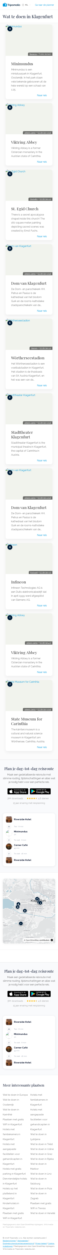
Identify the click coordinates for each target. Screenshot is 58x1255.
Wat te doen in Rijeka (42, 1159)
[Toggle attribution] (52, 940)
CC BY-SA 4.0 (45, 643)
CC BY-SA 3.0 (45, 199)
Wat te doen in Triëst (41, 1144)
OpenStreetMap (32, 940)
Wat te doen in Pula (41, 1188)
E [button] (25, 910)
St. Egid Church (24, 208)
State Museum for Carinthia (26, 721)
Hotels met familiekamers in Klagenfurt (11, 1134)
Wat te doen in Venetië (42, 1213)
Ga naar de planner (44, 5)
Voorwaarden (22, 1241)
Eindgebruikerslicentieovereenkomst (18, 1243)
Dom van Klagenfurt (29, 283)
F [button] (37, 898)
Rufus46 (34, 572)
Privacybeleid (41, 1243)
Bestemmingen (9, 1241)
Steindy (34, 348)
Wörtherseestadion (27, 357)
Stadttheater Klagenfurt (22, 434)
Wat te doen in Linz (41, 1173)
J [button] (40, 902)
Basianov (33, 54)
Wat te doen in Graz (41, 1154)
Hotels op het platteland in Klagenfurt (10, 1193)
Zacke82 (34, 199)
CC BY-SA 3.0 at (44, 133)
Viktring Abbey (24, 142)
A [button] (18, 904)
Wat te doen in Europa (15, 1094)
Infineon (18, 582)
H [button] (17, 907)
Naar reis (42, 95)
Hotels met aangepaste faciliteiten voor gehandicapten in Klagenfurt (12, 1154)
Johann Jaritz (30, 133)
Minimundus (22, 63)
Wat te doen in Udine (42, 1149)
